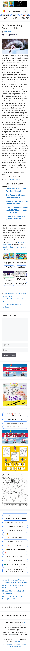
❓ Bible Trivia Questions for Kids (15, 553)
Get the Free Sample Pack (9, 267)
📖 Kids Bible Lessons (15, 515)
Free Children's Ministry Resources (15, 615)
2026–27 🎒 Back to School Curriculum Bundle (15, 414)
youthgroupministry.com (20, 644)
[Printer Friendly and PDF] (10, 36)
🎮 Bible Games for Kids (15, 541)
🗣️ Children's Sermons (15, 530)
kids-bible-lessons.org (15, 646)
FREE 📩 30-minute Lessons (15, 17)
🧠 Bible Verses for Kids (15, 545)
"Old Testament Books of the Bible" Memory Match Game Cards (17, 210)
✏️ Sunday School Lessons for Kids (15, 518)
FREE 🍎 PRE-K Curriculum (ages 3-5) (25, 17)
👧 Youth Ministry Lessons (15, 556)
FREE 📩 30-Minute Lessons (15, 419)
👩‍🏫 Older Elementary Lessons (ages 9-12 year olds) (15, 565)
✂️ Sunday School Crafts (15, 526)
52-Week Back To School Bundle (5, 17)
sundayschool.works (8, 644)
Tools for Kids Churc (13, 179)
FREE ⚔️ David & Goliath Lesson (15, 423)
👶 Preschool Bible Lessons (15, 534)
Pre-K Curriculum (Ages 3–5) (15, 427)
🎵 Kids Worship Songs (15, 560)
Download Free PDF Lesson (9, 284)
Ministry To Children (13, 11)
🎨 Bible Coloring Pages (15, 537)
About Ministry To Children (12, 607)
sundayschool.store (17, 641)
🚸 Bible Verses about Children (15, 549)
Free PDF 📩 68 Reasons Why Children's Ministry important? (15, 570)
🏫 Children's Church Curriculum (15, 522)
